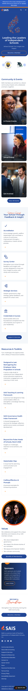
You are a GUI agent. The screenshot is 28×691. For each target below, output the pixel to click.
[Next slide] (24, 64)
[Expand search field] (21, 10)
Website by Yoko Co (7, 688)
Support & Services (14, 337)
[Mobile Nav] (26, 10)
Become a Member (14, 53)
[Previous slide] (3, 64)
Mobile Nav (26, 10)
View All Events (14, 201)
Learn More (9, 583)
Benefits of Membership (14, 556)
